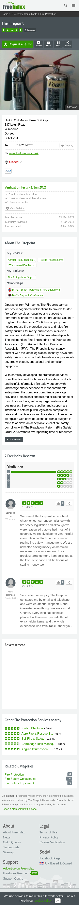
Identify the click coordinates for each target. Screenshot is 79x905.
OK (57, 900)
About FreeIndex (14, 832)
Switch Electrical (32, 728)
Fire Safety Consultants (24, 14)
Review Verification (52, 842)
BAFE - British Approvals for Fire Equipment (36, 289)
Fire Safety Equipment (19, 783)
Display (67, 145)
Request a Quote (17, 44)
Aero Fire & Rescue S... (37, 733)
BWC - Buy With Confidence (27, 295)
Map (58, 44)
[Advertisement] (39, 677)
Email (48, 44)
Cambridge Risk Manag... (38, 743)
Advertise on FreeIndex (18, 868)
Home (5, 14)
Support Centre (13, 878)
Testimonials (11, 847)
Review (39, 44)
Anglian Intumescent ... (36, 749)
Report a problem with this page (19, 809)
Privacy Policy (49, 837)
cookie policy (42, 900)
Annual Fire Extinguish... (21, 260)
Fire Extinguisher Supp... (21, 277)
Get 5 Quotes (12, 842)
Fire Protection (48, 14)
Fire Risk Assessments (50, 260)
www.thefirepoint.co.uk (23, 153)
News (7, 837)
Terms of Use (48, 832)
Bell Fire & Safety (32, 738)
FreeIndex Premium (16, 873)
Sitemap (8, 852)
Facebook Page (50, 858)
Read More (14, 439)
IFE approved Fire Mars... (21, 265)
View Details (15, 208)
